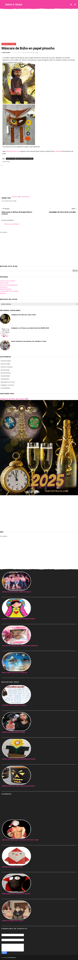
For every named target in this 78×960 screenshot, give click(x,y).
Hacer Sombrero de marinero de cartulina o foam (28, 341)
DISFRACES (4, 287)
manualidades (5, 388)
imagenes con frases (7, 385)
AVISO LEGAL (4, 283)
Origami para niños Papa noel (12, 867)
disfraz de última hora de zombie (13, 732)
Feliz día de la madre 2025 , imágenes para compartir (20, 646)
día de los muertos (7, 367)
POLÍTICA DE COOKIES (7, 281)
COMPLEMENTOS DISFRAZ (9, 291)
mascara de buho (8, 44)
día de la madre (6, 361)
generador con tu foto (8, 382)
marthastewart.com (13, 151)
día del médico (5, 376)
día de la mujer (5, 364)
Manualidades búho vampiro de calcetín (16, 894)
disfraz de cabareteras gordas (12, 920)
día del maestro (6, 373)
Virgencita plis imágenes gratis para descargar (18, 619)
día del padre (5, 379)
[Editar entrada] (6, 161)
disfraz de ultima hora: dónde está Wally (16, 592)
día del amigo (5, 370)
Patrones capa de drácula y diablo (14, 705)
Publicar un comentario (11, 224)
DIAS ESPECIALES (6, 289)
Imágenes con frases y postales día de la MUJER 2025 (30, 328)
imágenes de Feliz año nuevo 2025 (23, 315)
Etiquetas (3, 293)
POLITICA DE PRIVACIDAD (9, 285)
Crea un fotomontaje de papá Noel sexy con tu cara (20, 840)
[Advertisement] (39, 25)
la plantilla (57, 151)
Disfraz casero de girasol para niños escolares (18, 759)
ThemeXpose (12, 957)
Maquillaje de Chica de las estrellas (14, 672)
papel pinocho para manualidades (24, 158)
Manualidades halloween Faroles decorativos (18, 786)
